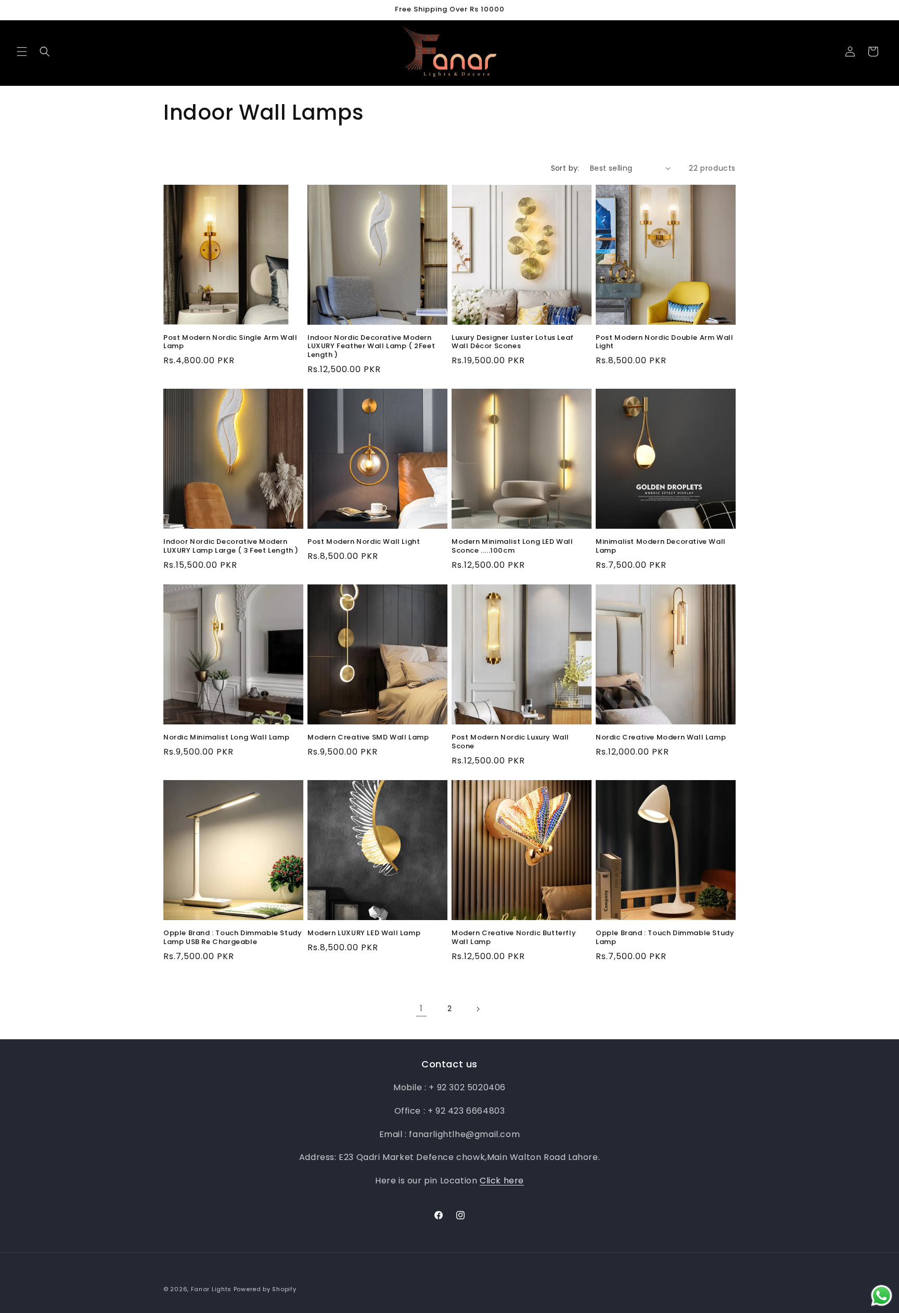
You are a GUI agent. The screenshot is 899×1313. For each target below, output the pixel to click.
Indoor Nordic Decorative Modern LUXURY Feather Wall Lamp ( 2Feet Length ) (371, 347)
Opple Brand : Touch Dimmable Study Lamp (665, 938)
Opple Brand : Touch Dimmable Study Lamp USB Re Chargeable (232, 938)
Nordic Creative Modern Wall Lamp (661, 737)
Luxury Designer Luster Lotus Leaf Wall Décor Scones (513, 342)
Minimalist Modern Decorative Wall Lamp (661, 546)
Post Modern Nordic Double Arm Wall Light (664, 342)
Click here (502, 1181)
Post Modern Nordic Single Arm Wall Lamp (230, 342)
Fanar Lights (211, 1289)
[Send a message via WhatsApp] (881, 1295)
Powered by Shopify (265, 1289)
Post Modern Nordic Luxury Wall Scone (510, 742)
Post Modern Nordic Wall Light (363, 542)
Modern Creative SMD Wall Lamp (368, 737)
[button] (21, 51)
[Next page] (477, 1009)
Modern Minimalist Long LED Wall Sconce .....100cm (512, 546)
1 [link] (421, 1008)
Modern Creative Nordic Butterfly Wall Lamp (514, 938)
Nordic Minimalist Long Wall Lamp (226, 737)
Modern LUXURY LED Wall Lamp (363, 933)
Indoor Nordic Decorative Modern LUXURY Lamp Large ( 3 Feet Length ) (231, 546)
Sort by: (565, 168)
